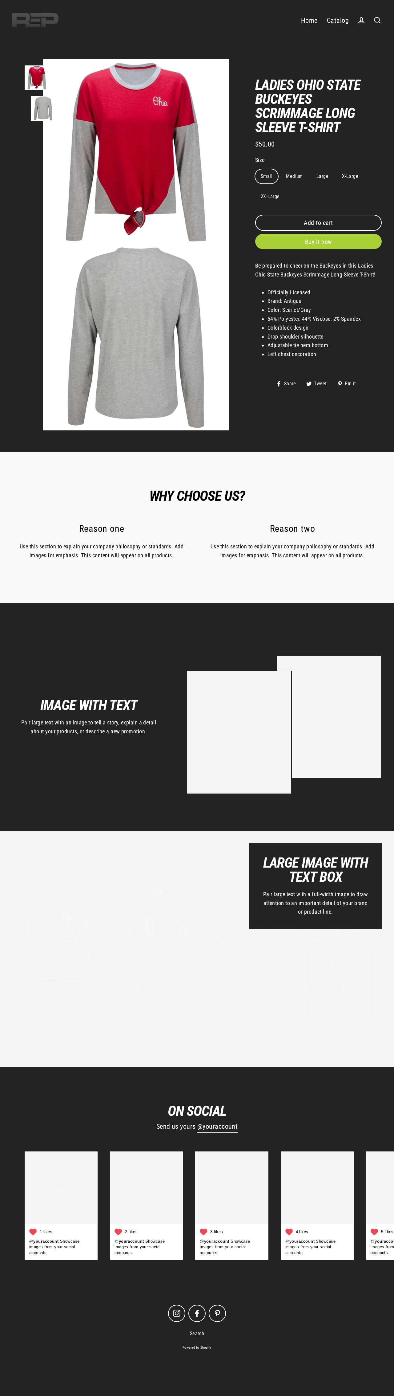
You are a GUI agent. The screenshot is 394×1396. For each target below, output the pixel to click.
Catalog (338, 20)
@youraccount (217, 1126)
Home (309, 20)
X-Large (350, 176)
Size (260, 160)
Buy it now (318, 241)
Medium (294, 176)
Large (322, 176)
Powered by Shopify (197, 1348)
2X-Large (270, 196)
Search (197, 1333)
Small (266, 176)
